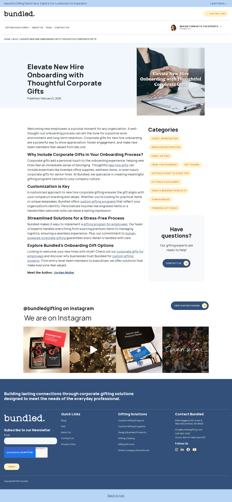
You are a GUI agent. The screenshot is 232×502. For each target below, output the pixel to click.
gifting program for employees (105, 224)
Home (7, 39)
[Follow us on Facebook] (189, 450)
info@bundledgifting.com (188, 429)
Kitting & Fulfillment (165, 181)
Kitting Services (126, 444)
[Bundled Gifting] (19, 14)
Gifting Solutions (16, 27)
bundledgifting (46, 329)
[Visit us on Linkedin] (183, 450)
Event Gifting (160, 155)
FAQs (49, 27)
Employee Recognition (166, 147)
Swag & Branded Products (169, 190)
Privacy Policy (68, 444)
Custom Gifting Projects (131, 420)
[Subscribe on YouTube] (196, 450)
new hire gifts (118, 165)
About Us (37, 27)
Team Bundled (161, 199)
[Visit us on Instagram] (178, 450)
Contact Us (62, 27)
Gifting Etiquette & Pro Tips (170, 173)
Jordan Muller (64, 272)
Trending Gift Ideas (164, 208)
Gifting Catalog (126, 438)
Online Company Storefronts (133, 450)
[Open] (46, 350)
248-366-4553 (182, 433)
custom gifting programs (98, 201)
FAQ (63, 426)
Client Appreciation (165, 138)
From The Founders (164, 164)
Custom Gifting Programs (131, 426)
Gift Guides (191, 164)
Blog (15, 39)
